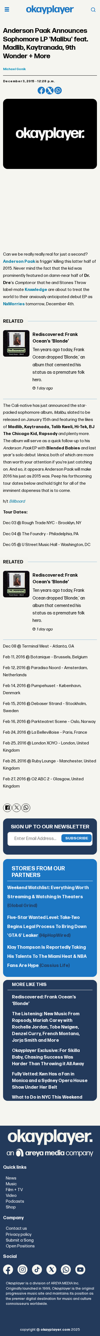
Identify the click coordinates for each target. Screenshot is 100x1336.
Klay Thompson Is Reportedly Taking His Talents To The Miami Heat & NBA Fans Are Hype (47, 956)
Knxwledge (36, 289)
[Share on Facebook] (41, 90)
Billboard (17, 501)
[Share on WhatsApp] (58, 90)
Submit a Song (20, 1240)
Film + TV (14, 1189)
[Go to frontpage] (50, 9)
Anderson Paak (19, 261)
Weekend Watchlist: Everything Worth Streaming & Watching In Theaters (48, 896)
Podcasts (15, 1201)
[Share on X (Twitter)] (50, 90)
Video (11, 1195)
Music (11, 1184)
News (11, 1178)
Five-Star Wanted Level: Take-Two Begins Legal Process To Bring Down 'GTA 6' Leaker (47, 926)
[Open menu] (7, 10)
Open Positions (20, 1246)
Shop (11, 1207)
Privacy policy (18, 1234)
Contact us (16, 1228)
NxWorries (14, 304)
